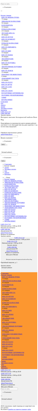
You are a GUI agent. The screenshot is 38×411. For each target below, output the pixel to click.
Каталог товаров (6, 15)
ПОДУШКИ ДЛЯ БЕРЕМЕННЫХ (12, 95)
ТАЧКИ (3, 97)
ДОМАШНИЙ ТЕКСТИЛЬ (10, 78)
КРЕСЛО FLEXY (7, 82)
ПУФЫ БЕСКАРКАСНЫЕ (9, 43)
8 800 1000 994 (5, 113)
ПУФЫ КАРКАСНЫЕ (8, 29)
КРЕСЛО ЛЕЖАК (7, 70)
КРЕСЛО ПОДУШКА (8, 63)
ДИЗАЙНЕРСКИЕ (7, 59)
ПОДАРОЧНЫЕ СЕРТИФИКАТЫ (12, 93)
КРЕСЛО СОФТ (6, 87)
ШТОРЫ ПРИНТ (6, 100)
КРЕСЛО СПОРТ (7, 91)
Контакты (4, 110)
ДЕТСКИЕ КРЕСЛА (8, 33)
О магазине (4, 101)
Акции (3, 107)
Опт (2, 103)
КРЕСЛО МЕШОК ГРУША (10, 17)
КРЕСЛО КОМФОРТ (8, 39)
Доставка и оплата (6, 108)
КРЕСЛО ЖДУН (6, 84)
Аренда (3, 105)
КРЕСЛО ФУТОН (7, 37)
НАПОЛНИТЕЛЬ (7, 25)
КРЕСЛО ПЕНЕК (7, 55)
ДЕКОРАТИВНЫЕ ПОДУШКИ (11, 66)
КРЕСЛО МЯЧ (6, 51)
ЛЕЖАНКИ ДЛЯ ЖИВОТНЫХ (11, 74)
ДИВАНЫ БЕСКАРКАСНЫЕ (10, 21)
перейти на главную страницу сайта (19, 409)
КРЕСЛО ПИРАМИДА (8, 47)
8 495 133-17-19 (6, 112)
